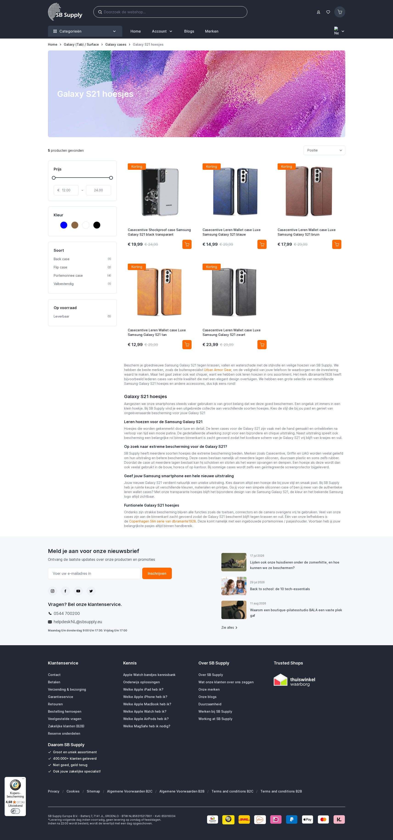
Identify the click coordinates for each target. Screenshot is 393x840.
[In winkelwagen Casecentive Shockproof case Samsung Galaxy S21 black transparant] (187, 244)
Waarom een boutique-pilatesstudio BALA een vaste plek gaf (296, 612)
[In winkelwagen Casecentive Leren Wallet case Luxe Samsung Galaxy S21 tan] (187, 344)
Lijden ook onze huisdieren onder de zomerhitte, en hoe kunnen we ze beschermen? (294, 565)
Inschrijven (157, 573)
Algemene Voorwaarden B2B (181, 791)
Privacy (53, 791)
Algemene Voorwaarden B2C (129, 791)
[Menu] (23, 779)
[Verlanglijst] (328, 12)
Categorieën (70, 31)
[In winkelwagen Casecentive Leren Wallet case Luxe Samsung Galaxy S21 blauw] (262, 244)
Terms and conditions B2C (232, 791)
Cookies (73, 791)
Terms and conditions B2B (281, 791)
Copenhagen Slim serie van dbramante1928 (162, 521)
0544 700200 (67, 613)
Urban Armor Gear (217, 370)
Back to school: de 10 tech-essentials (280, 589)
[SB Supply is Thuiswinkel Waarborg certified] (309, 680)
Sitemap (93, 791)
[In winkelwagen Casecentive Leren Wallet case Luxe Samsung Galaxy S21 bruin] (336, 244)
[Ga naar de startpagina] (65, 12)
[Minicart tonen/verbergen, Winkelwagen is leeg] (339, 11)
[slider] (54, 178)
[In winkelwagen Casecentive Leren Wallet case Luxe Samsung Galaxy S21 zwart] (262, 344)
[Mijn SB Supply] (318, 12)
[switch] (15, 811)
